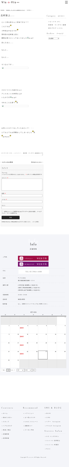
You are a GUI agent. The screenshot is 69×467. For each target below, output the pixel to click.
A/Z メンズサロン (52, 436)
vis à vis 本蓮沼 (52, 444)
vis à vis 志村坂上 (53, 440)
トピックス (52, 21)
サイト (3, 205)
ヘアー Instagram (53, 421)
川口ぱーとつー (36, 162)
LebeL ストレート (31, 421)
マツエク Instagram (53, 425)
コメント (5, 177)
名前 (4, 193)
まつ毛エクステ (30, 417)
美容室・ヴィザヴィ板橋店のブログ (15, 10)
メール (4, 199)
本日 (8, 370)
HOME (2, 10)
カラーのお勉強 (7, 162)
